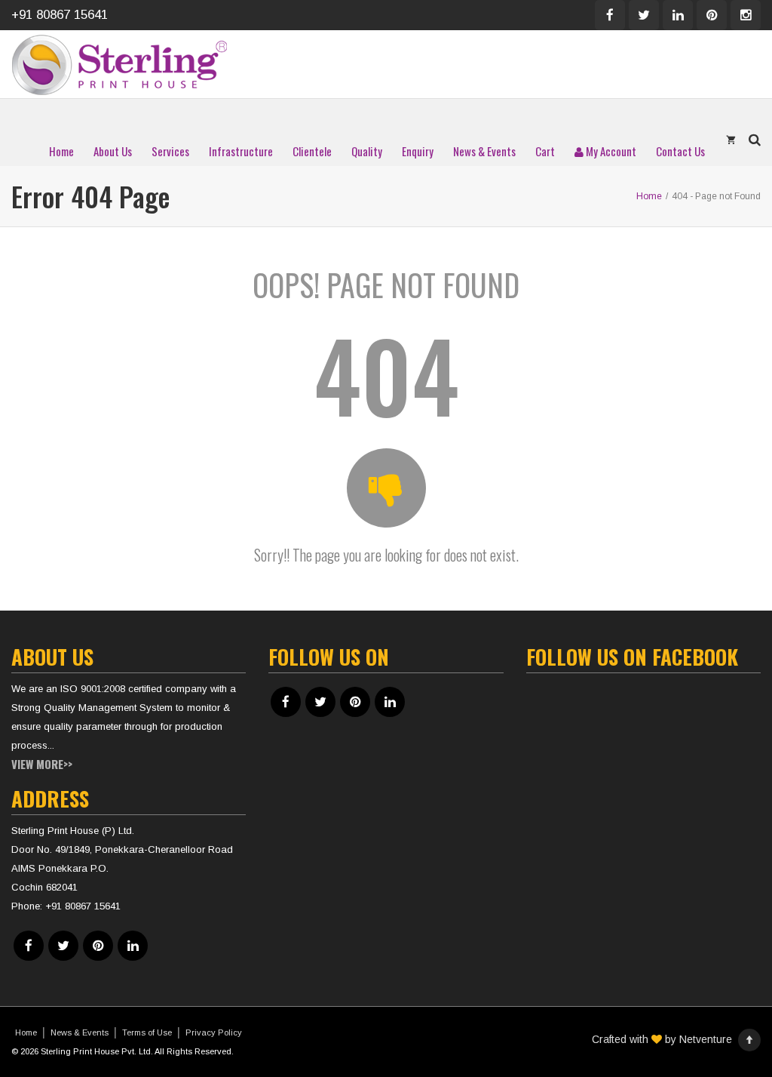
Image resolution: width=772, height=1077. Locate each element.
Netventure (705, 1039)
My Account (610, 151)
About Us (112, 151)
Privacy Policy (213, 1032)
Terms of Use (147, 1032)
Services (170, 151)
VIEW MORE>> (41, 763)
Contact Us (680, 151)
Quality (366, 151)
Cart (545, 151)
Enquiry (417, 151)
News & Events (484, 151)
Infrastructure (241, 151)
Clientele (312, 151)
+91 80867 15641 (59, 15)
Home (61, 151)
